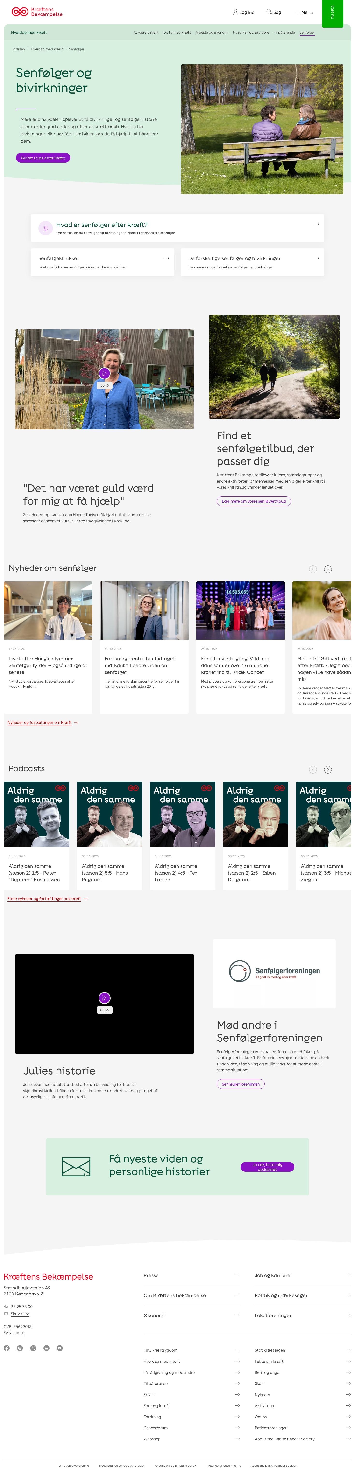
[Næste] (328, 569)
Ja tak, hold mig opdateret (267, 1166)
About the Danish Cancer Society (285, 1439)
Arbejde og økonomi (212, 32)
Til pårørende (284, 32)
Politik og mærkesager (281, 1295)
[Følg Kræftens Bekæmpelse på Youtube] (60, 1348)
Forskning (152, 1416)
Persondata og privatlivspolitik (175, 1465)
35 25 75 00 (22, 1306)
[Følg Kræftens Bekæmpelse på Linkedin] (46, 1348)
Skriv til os (20, 1313)
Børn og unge (267, 1372)
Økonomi (154, 1315)
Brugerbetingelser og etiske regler (122, 1465)
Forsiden (18, 49)
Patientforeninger (271, 1427)
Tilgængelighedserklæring (223, 1465)
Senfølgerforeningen (241, 1084)
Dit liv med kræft (177, 32)
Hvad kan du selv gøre (251, 32)
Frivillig (150, 1394)
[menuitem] (242, 12)
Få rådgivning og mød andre (169, 1372)
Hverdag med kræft (29, 32)
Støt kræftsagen (270, 1350)
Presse (151, 1275)
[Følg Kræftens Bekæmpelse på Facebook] (7, 1348)
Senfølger (307, 32)
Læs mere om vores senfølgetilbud (254, 501)
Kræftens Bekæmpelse (48, 1276)
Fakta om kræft (269, 1361)
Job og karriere (272, 1275)
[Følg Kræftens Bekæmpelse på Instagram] (20, 1348)
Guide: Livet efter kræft (43, 158)
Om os (261, 1416)
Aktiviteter (265, 1405)
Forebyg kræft (157, 1405)
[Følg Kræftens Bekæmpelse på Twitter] (33, 1348)
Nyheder (262, 1394)
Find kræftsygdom (161, 1350)
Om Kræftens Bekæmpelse (175, 1295)
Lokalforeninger (273, 1315)
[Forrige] (313, 569)
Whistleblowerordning (74, 1465)
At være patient (146, 32)
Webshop (152, 1439)
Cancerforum (156, 1427)
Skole (259, 1383)
